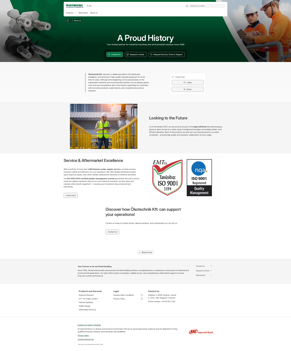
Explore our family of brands (89, 325)
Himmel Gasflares (86, 302)
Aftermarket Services (87, 310)
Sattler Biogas (84, 306)
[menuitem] (71, 13)
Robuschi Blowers (86, 295)
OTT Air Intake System (88, 299)
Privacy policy (83, 335)
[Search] (187, 6)
